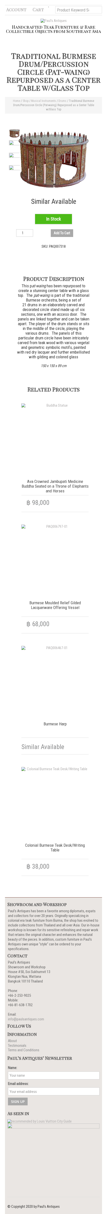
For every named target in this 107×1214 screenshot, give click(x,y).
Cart (38, 9)
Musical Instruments (43, 101)
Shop (26, 101)
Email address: (18, 1083)
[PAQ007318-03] (14, 158)
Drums (62, 101)
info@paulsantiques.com (26, 1019)
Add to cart (62, 233)
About (12, 1041)
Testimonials (17, 1045)
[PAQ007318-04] (14, 170)
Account (16, 9)
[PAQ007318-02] (14, 146)
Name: (12, 1067)
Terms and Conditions (23, 1050)
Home (16, 101)
